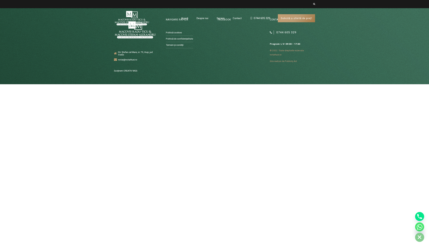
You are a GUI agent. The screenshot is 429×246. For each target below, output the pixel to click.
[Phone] (419, 216)
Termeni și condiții (174, 45)
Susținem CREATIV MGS (125, 70)
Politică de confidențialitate (179, 38)
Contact (237, 18)
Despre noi (202, 18)
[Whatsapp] (419, 226)
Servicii (220, 18)
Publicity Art (291, 61)
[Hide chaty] (419, 237)
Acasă (184, 18)
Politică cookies (174, 32)
